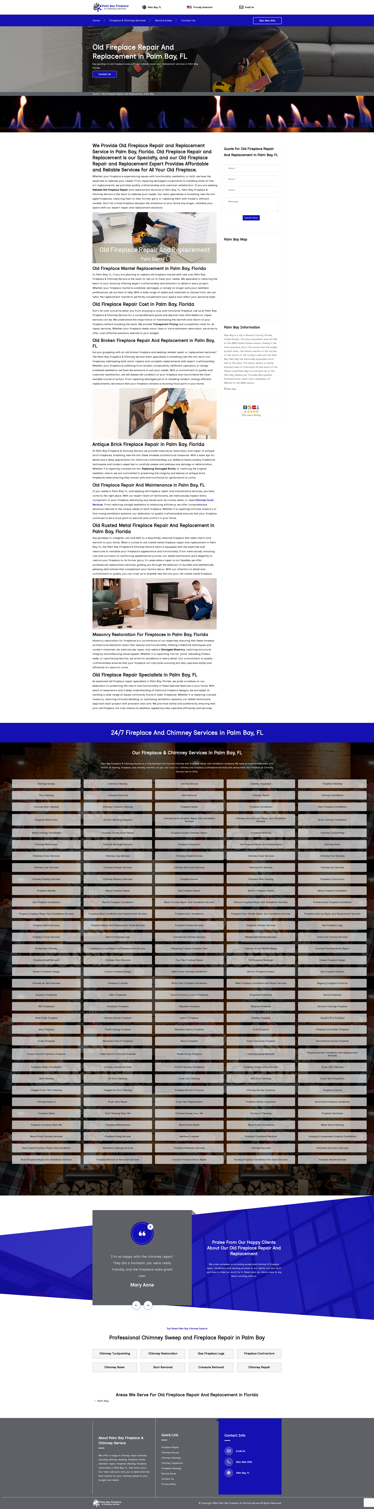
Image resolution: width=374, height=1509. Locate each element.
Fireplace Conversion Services (261, 1136)
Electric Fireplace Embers (261, 971)
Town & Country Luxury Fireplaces (189, 994)
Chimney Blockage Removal (118, 844)
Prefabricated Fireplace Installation (332, 902)
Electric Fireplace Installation (117, 902)
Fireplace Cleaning (332, 783)
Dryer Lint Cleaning (189, 1078)
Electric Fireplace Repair (261, 890)
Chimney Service (189, 783)
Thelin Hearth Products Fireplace (118, 1054)
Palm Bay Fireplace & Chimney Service (239, 1503)
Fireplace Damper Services (260, 925)
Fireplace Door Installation (189, 913)
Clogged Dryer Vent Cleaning (46, 1090)
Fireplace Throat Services (46, 937)
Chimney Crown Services (46, 856)
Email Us (249, 7)
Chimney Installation (332, 795)
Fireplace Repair (189, 806)
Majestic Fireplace (261, 1006)
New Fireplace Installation (332, 806)
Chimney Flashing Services (46, 879)
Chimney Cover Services (261, 856)
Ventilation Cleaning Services (118, 1148)
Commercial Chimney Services (189, 937)
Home (96, 20)
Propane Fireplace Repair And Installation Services (46, 913)
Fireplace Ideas (46, 1113)
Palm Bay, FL (243, 1472)
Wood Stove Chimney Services (46, 1136)
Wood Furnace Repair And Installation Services (189, 902)
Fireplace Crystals (118, 983)
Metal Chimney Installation (46, 832)
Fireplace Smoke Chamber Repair (189, 832)
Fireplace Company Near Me (46, 1124)
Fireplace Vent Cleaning (260, 879)
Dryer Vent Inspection (332, 1078)
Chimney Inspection (261, 783)
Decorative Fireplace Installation (332, 1101)
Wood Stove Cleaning (332, 1124)
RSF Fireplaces (46, 1006)
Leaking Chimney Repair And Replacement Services (118, 948)
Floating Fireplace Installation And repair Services (261, 1159)
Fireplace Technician (332, 1113)
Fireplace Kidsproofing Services (261, 1067)
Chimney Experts (46, 1101)
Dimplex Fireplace (260, 1018)
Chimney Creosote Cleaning (118, 806)
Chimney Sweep (46, 783)
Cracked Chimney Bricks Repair (332, 948)
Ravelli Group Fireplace (189, 1054)
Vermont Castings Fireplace (332, 1006)
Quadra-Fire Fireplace (332, 1018)
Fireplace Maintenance (118, 1124)
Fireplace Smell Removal (46, 960)
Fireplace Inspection (189, 844)
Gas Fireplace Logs (332, 925)
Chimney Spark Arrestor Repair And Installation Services (189, 820)
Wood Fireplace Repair (118, 890)
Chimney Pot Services (260, 867)
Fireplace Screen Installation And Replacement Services (332, 1054)
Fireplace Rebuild (46, 890)
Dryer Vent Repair (118, 1101)
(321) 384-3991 (267, 20)
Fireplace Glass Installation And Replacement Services (118, 913)
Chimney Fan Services (332, 867)
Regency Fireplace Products (332, 983)
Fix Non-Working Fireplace (118, 819)
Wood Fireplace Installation (332, 890)
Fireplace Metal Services (46, 925)
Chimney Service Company (261, 1090)
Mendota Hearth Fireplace (189, 1029)
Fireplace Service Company (189, 1090)
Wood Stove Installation (261, 1124)
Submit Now (251, 217)
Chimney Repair (260, 795)
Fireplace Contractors (332, 879)
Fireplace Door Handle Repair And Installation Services (260, 913)
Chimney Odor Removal (117, 960)
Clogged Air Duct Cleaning (118, 1090)
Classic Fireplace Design (332, 960)
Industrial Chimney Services (332, 937)
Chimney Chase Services (189, 856)
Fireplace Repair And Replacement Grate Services (118, 925)
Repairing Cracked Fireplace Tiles (189, 948)
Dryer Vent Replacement (189, 1101)
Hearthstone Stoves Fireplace (332, 1041)
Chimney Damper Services (118, 867)
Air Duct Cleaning (118, 1078)
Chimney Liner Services (46, 867)
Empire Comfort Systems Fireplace (46, 1054)
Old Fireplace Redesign (261, 960)
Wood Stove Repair (189, 1124)
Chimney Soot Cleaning (46, 806)
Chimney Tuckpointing (332, 832)
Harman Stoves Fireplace (117, 1018)
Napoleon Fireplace (189, 1006)
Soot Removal (189, 795)
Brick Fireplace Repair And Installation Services (46, 1159)
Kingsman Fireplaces (261, 994)
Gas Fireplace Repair (189, 890)
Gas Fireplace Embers (332, 971)
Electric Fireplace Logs (118, 937)
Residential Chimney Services (261, 937)
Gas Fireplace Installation (46, 902)
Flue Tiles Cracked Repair (189, 960)
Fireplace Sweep (189, 879)
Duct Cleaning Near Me (117, 1113)
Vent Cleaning (46, 1078)
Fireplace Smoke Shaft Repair (118, 832)
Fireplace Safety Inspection (261, 1101)
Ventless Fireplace (189, 1136)
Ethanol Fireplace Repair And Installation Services (261, 902)
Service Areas (163, 20)
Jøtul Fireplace (46, 1029)
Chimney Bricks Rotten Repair (261, 948)
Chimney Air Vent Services (46, 983)
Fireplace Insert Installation (46, 1067)
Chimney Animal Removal (261, 1054)
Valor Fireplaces (117, 994)
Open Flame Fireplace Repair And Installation (46, 1148)
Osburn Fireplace (189, 1018)
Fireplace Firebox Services (189, 925)
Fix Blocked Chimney (46, 948)
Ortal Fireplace (261, 1029)
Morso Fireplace (189, 1041)
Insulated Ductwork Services (332, 1148)
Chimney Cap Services (118, 856)
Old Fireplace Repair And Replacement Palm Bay (128, 93)
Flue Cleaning (46, 795)
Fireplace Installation (261, 806)
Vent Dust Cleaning (261, 1078)
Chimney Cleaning (117, 783)
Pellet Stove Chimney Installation (189, 971)
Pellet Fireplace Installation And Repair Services (261, 983)
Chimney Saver (332, 844)
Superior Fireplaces (46, 994)
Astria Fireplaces (332, 994)
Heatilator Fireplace (118, 1006)
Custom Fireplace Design (117, 971)
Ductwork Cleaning (261, 1113)
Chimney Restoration (46, 844)
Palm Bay (103, 1400)
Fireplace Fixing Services (118, 1136)
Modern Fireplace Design (46, 971)
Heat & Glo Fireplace (46, 1018)
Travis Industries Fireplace (260, 1041)
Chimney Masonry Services (117, 879)
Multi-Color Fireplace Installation (189, 983)
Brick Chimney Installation (332, 819)
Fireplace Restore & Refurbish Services (117, 1159)
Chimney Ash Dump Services (189, 867)
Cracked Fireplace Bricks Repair (189, 1159)
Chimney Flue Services (332, 856)
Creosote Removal (118, 795)
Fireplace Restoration (46, 819)
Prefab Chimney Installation (189, 1067)
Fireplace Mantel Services (332, 1159)
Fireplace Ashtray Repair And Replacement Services (332, 913)
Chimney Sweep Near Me (189, 1113)
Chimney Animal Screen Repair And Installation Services (261, 820)
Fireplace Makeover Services (189, 1148)
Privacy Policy (168, 1484)
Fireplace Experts (332, 1090)
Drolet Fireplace (46, 1041)
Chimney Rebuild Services (118, 1067)
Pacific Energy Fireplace (118, 1029)
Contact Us (188, 20)
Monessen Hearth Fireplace (118, 1041)
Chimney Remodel (261, 1148)
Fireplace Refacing (261, 832)
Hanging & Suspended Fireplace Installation (332, 1136)
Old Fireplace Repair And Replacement (261, 844)
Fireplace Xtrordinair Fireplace (332, 1029)
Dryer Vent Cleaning (332, 1067)
